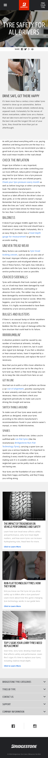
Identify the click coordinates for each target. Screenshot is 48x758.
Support (6, 704)
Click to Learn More (12, 547)
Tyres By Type (8, 689)
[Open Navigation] (5, 5)
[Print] (32, 49)
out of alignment (15, 388)
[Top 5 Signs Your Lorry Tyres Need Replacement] (24, 625)
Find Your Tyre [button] (42, 5)
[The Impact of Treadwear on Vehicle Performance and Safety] (24, 506)
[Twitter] (25, 49)
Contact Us (7, 696)
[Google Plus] (29, 49)
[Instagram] (35, 726)
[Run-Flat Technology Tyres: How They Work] (24, 565)
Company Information (13, 711)
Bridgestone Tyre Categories (16, 681)
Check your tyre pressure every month (21, 182)
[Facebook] (22, 49)
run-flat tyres (21, 439)
